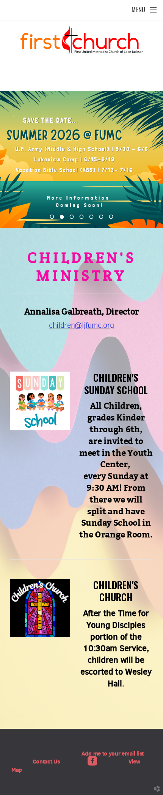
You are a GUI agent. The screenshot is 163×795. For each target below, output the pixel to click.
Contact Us (46, 761)
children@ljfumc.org (81, 325)
